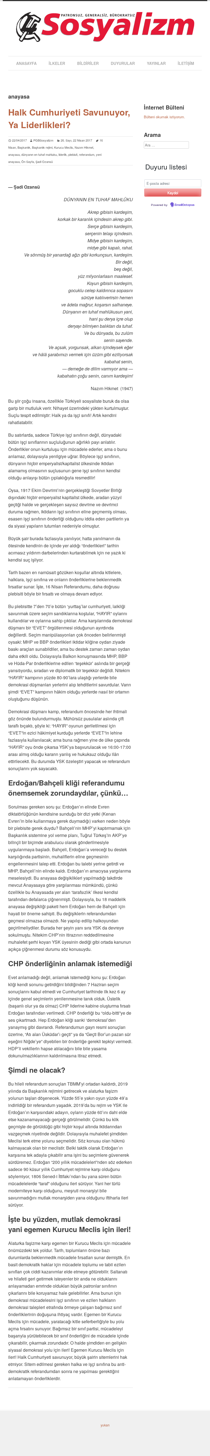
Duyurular (123, 63)
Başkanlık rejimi (42, 147)
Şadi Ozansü (44, 161)
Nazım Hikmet (84, 147)
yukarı (105, 1425)
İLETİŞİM (186, 63)
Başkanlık (24, 147)
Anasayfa (26, 63)
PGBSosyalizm (43, 140)
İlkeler (57, 63)
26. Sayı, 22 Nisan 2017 (76, 140)
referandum (86, 154)
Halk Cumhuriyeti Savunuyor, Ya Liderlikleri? (69, 118)
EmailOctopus (184, 205)
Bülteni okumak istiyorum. (164, 116)
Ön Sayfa (27, 161)
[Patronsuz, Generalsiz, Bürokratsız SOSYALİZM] (105, 36)
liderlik (63, 154)
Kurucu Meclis (63, 147)
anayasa (14, 154)
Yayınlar (156, 63)
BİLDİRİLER (88, 63)
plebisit (72, 154)
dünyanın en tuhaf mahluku (39, 154)
